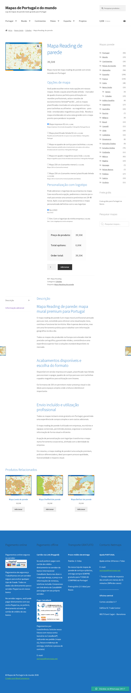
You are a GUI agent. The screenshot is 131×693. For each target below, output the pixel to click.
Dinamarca (106, 139)
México (105, 156)
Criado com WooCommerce (17, 678)
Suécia (105, 178)
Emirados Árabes (109, 143)
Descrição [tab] (9, 300)
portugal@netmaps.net (47, 658)
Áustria (105, 113)
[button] (38, 46)
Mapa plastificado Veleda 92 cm (66, 133)
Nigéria (105, 161)
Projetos (83, 21)
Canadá (105, 126)
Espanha (67, 21)
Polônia (105, 174)
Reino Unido (18, 30)
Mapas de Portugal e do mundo (31, 7)
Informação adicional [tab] (14, 308)
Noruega (105, 165)
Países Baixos (107, 169)
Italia (104, 83)
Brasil (104, 122)
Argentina (106, 104)
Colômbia (106, 135)
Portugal (9, 21)
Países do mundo (109, 66)
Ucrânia (105, 182)
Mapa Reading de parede (64, 284)
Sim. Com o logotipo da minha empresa (69, 218)
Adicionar (65, 267)
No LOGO (53, 210)
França (105, 79)
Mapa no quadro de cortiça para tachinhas (71, 144)
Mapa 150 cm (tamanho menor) (66, 164)
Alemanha (106, 70)
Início (10, 30)
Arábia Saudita (108, 100)
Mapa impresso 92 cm (61, 124)
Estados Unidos (108, 148)
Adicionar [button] (18, 509)
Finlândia (106, 152)
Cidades (28, 30)
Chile (104, 130)
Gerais (107, 92)
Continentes (40, 21)
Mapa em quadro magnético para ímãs (69, 155)
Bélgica (105, 118)
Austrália (106, 109)
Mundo (24, 21)
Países (53, 21)
